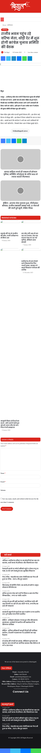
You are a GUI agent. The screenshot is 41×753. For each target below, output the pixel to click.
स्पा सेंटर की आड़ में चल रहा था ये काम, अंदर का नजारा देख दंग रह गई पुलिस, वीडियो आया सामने (29, 237)
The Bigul (6, 52)
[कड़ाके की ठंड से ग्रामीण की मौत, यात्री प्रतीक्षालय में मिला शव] (10, 226)
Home (4, 25)
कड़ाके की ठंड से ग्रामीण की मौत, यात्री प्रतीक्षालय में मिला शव (9, 235)
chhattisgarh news (21, 131)
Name (3, 473)
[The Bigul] (20, 6)
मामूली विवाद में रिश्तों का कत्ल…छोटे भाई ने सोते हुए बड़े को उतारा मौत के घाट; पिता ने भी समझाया (10, 424)
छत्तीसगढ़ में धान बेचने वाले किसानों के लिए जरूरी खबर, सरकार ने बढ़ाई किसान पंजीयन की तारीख (30, 265)
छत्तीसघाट (10, 25)
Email (3, 482)
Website (3, 490)
